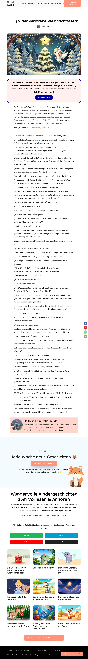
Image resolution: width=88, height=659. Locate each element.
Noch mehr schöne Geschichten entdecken (44, 638)
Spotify (26, 535)
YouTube (26, 542)
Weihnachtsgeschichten (45, 650)
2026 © (13, 655)
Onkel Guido (11, 3)
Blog (36, 655)
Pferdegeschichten (30, 650)
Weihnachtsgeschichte (40, 127)
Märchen (57, 650)
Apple (61, 542)
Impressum (52, 655)
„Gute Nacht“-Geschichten (44, 3)
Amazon (61, 535)
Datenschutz (44, 655)
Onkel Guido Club (58, 3)
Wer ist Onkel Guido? (28, 3)
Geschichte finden (72, 3)
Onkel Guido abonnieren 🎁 (44, 463)
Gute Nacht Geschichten (14, 650)
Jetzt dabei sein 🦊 (44, 98)
